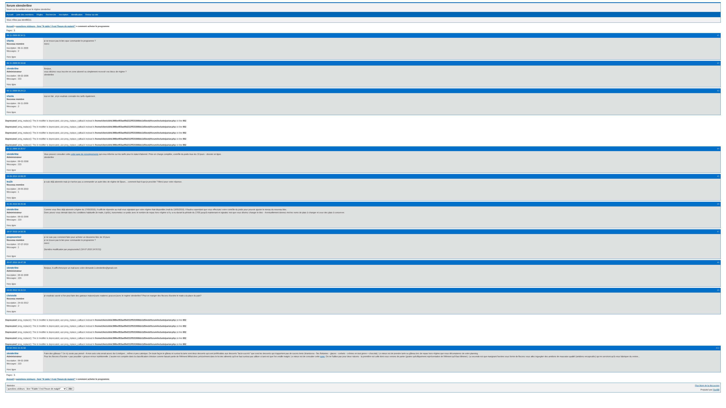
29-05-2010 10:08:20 (16, 176)
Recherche (51, 14)
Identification (76, 14)
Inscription (63, 14)
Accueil (10, 14)
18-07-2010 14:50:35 (16, 231)
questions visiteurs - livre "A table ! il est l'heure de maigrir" (45, 26)
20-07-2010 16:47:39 (16, 262)
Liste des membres (25, 14)
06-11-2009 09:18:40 (16, 63)
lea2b (9, 181)
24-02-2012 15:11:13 (16, 290)
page (322, 356)
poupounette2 (14, 237)
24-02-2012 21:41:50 (16, 348)
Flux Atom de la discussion (707, 385)
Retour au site (91, 14)
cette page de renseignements (85, 154)
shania (10, 40)
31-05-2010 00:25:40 (16, 204)
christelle (12, 295)
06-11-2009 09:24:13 (16, 91)
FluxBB (716, 390)
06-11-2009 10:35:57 (16, 149)
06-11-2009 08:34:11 (16, 35)
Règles (39, 14)
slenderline (13, 68)
